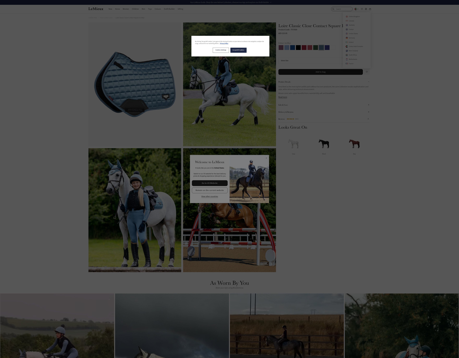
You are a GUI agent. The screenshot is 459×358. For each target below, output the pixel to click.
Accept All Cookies (238, 50)
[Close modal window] (266, 158)
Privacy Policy (224, 44)
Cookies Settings (221, 50)
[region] (230, 46)
